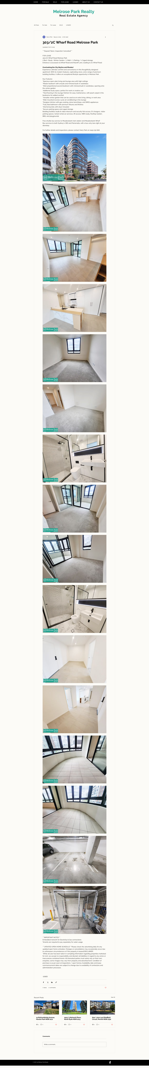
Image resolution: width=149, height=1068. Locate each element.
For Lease (53, 25)
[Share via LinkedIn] (52, 982)
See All (113, 997)
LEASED (68, 25)
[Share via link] (56, 982)
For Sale (44, 25)
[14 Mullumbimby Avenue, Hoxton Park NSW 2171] (46, 1007)
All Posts (36, 25)
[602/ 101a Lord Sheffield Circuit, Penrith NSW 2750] (102, 1007)
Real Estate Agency (73, 15)
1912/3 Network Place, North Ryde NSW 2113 (72, 1018)
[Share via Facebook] (43, 982)
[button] (113, 25)
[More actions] (105, 37)
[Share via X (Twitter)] (47, 982)
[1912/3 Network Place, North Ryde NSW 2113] (74, 1007)
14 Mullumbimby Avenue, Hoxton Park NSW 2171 (45, 1018)
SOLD (61, 25)
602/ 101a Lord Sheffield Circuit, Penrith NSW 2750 (101, 1018)
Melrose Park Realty (73, 11)
